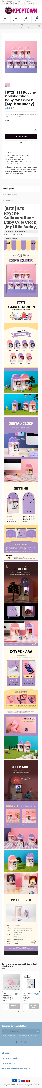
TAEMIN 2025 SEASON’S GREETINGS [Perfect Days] (27, 997)
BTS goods (9, 157)
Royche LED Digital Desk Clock (16, 159)
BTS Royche (9, 161)
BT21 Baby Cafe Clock (23, 161)
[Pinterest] (10, 152)
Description (8, 188)
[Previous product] (38, 25)
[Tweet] (8, 152)
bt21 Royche (20, 155)
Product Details (10, 195)
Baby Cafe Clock (11, 164)
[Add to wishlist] (21, 143)
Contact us (30, 3)
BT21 (7, 155)
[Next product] (39, 25)
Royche (12, 155)
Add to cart (22, 136)
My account (19, 3)
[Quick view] (12, 992)
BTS (27, 155)
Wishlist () (8, 3)
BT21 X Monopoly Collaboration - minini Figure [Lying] (8, 997)
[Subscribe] (38, 1031)
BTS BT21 (17, 157)
